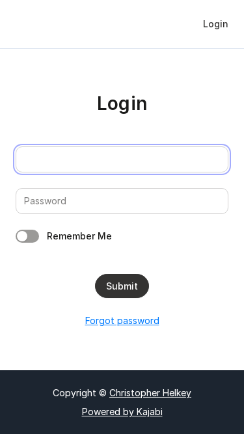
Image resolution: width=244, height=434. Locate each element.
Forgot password (122, 320)
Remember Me (79, 235)
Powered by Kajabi (122, 411)
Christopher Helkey (150, 392)
